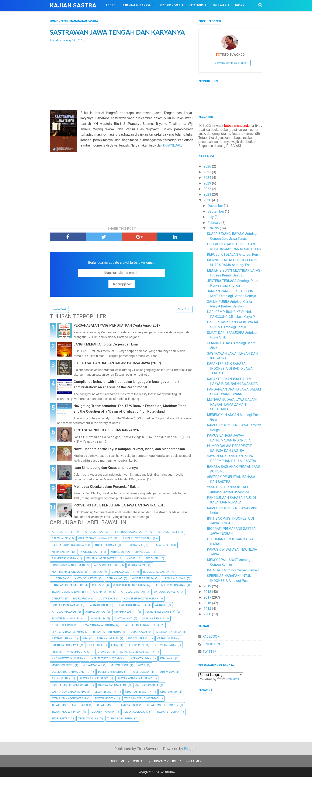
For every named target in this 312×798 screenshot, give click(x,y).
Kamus (131, 558)
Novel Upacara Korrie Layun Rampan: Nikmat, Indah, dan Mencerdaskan (129, 449)
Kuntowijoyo (123, 618)
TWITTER (209, 652)
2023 (208, 183)
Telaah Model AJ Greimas (141, 698)
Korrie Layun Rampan (66, 605)
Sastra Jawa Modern (137, 538)
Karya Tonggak (141, 658)
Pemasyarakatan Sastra (98, 625)
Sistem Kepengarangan (170, 585)
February (214, 223)
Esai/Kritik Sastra (64, 558)
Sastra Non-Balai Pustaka (134, 678)
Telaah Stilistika (168, 711)
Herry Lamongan (165, 645)
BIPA (85, 638)
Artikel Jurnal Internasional (130, 551)
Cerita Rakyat (137, 565)
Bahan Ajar (114, 578)
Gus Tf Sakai (107, 598)
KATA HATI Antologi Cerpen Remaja (233, 570)
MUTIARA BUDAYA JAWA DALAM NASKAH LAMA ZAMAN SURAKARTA (232, 404)
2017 (208, 597)
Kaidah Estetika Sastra (67, 658)
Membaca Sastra (122, 571)
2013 (208, 609)
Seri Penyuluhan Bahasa (129, 585)
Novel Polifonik (62, 625)
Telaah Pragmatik (102, 711)
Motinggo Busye (62, 665)
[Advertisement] (121, 76)
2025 (208, 172)
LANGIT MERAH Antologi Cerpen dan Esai (106, 344)
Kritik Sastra (60, 551)
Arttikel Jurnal (62, 638)
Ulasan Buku (161, 545)
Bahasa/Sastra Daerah (67, 585)
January (214, 228)
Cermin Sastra (167, 638)
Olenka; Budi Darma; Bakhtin (70, 671)
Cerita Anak (60, 538)
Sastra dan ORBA (146, 685)
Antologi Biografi (133, 591)
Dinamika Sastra (125, 611)
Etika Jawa (94, 645)
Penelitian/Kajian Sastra (130, 531)
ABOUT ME (117, 761)
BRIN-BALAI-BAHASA (136, 5)
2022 (208, 189)
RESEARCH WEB (170, 5)
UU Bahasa (59, 578)
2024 (208, 178)
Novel (142, 665)
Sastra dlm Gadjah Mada (69, 691)
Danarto (58, 598)
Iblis (55, 651)
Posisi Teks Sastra (110, 671)
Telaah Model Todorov (162, 705)
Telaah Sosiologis (135, 711)
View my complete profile (230, 62)
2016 (208, 603)
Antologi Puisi (167, 531)
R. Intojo (98, 585)
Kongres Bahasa (143, 578)
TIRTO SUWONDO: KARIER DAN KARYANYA (106, 430)
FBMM (114, 645)
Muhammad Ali (92, 665)
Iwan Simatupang (78, 651)
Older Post (183, 309)
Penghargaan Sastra (132, 605)
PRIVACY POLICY (165, 761)
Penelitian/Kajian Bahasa (95, 538)
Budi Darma (134, 545)
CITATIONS (196, 5)
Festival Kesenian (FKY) (160, 611)
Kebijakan (167, 658)
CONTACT (139, 761)
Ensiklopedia (81, 598)
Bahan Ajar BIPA (107, 638)
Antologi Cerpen (63, 531)
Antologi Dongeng (166, 591)
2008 (208, 614)
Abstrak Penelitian (168, 631)
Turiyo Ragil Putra (120, 718)
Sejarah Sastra (105, 691)
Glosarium (98, 618)
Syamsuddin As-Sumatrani (69, 698)
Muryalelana (119, 665)
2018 (208, 592)
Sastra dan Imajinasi (112, 685)
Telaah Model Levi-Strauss (70, 705)
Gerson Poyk (136, 645)
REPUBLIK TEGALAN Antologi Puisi (233, 254)
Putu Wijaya (166, 671)
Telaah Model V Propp (66, 711)
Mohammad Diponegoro (68, 571)
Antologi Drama (105, 545)
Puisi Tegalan (140, 671)
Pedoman (152, 558)
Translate (232, 679)
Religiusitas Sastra (156, 571)
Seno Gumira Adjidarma (68, 631)
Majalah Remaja (153, 618)
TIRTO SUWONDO (232, 54)
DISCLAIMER (193, 761)
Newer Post (59, 309)
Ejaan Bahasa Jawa (65, 645)
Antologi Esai (94, 531)
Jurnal (97, 571)
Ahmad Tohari (102, 591)
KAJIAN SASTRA (73, 5)
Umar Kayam (139, 631)
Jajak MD (104, 651)
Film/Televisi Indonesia (67, 618)
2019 (208, 586)
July (211, 217)
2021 (208, 194)
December (216, 206)
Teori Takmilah (88, 718)
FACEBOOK (211, 636)
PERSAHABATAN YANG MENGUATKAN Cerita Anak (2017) (118, 325)
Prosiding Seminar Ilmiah (68, 565)
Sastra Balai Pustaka (93, 678)
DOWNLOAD (172, 145)
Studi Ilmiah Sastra (138, 691)
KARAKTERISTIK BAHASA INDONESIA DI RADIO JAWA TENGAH (230, 368)
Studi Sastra (168, 691)
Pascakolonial (98, 605)
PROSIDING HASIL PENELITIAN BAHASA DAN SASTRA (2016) (120, 505)
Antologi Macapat (64, 611)
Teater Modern (105, 698)
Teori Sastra (60, 718)
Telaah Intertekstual (107, 631)
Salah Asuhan (61, 678)
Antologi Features (106, 565)
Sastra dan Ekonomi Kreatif (70, 685)
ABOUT (110, 5)
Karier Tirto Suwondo (107, 658)
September (216, 211)
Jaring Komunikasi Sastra (136, 651)
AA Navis (160, 605)
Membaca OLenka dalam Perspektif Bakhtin (107, 487)
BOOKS (239, 5)
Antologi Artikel (86, 578)
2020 (208, 200)
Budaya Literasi (138, 638)
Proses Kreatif (90, 551)
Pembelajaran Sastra (101, 558)
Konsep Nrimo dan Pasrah (141, 598)
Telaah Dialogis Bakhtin (68, 591)
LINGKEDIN (211, 644)
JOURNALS (219, 5)
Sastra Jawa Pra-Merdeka (141, 625)
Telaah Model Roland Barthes (117, 705)
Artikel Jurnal (95, 611)
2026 (208, 166)
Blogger (190, 748)
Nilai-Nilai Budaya (174, 578)
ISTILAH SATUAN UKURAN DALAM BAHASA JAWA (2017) (117, 363)
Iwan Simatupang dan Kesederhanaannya (106, 468)
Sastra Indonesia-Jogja (68, 545)
